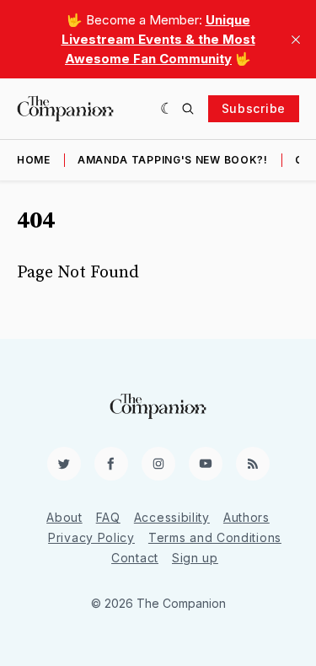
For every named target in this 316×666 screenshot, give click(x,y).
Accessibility (172, 517)
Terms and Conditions (214, 537)
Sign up (195, 558)
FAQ (108, 517)
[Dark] (167, 108)
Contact (134, 558)
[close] (295, 39)
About (64, 517)
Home (34, 159)
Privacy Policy (91, 537)
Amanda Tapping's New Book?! (173, 159)
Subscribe (254, 108)
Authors (246, 517)
